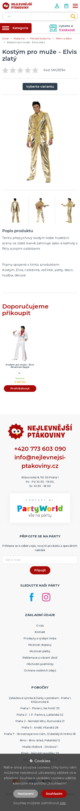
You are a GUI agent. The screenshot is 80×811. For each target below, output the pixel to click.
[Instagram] (46, 597)
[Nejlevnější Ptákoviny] (17, 7)
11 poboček (67, 29)
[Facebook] (31, 597)
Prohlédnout (20, 388)
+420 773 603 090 (40, 448)
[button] (57, 6)
